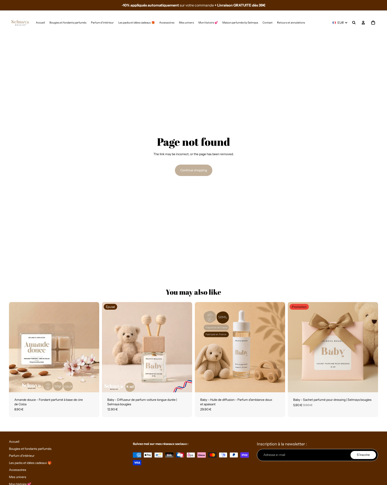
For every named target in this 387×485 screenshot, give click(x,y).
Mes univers (17, 477)
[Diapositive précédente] (15, 347)
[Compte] (363, 23)
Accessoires (17, 470)
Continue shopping (193, 170)
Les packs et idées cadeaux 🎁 (30, 463)
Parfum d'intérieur (21, 456)
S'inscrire (363, 455)
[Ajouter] (92, 385)
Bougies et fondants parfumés (30, 449)
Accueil (14, 442)
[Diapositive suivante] (92, 347)
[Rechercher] (354, 23)
